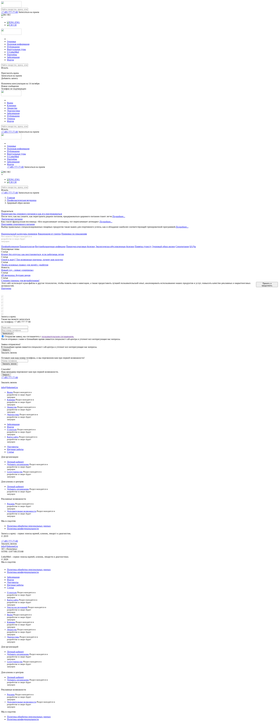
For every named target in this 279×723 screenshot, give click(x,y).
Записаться (7, 333)
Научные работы (15, 449)
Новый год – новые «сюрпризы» (17, 270)
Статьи (10, 452)
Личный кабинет (15, 462)
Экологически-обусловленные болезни (114, 246)
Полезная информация (18, 44)
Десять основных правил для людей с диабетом (24, 265)
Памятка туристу (143, 246)
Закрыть (6, 350)
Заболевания (13, 57)
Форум (10, 60)
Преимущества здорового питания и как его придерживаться (31, 214)
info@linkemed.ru (9, 387)
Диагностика (13, 110)
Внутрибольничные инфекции (50, 246)
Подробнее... (118, 216)
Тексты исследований (17, 607)
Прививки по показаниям (74, 234)
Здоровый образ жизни (163, 246)
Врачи (10, 103)
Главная (11, 197)
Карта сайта (12, 437)
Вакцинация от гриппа (49, 234)
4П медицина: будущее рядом (15, 275)
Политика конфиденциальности (23, 528)
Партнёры (12, 54)
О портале (12, 429)
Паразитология (26, 246)
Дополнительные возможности (21, 511)
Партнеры (6, 288)
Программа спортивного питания (18, 224)
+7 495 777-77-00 (9, 12)
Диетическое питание (12, 219)
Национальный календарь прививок (19, 234)
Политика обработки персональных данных (29, 526)
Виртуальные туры (16, 49)
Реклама (11, 504)
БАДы (193, 246)
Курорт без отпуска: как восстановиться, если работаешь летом (32, 254)
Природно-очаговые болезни (80, 246)
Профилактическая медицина (21, 200)
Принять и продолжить (267, 284)
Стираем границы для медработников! (20, 280)
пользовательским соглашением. (58, 336)
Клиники (11, 105)
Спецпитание (182, 246)
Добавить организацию (18, 464)
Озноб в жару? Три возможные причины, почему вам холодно (32, 259)
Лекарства (12, 108)
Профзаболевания (10, 246)
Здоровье (11, 41)
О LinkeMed (13, 52)
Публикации (13, 47)
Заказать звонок (9, 364)
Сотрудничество (15, 472)
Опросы (11, 118)
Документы (12, 446)
